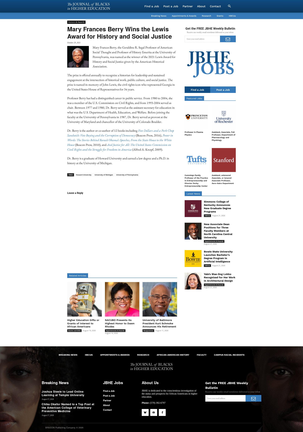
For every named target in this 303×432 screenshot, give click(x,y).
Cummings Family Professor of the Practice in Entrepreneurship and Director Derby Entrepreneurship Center (196, 180)
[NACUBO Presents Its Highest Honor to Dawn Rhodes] (122, 299)
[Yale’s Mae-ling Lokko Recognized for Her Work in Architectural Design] (193, 281)
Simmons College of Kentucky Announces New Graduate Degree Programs (217, 206)
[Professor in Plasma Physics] (197, 117)
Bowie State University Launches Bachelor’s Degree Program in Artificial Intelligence (218, 256)
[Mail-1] (153, 412)
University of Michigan (104, 175)
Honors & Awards (76, 22)
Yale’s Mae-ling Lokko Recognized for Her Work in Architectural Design (219, 277)
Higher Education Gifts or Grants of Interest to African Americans (83, 323)
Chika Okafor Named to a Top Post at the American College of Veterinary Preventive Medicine (68, 407)
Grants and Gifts (74, 330)
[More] (146, 181)
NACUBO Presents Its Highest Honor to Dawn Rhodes (119, 323)
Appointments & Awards (115, 330)
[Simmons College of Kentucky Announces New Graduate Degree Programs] (193, 208)
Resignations (148, 330)
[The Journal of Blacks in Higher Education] (88, 6)
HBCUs (207, 216)
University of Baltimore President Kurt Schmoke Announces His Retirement (159, 323)
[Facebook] (162, 412)
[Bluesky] (145, 412)
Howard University (83, 175)
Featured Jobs (194, 98)
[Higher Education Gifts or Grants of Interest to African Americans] (84, 299)
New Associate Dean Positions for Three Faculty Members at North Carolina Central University (218, 231)
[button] (229, 6)
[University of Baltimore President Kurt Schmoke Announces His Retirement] (160, 299)
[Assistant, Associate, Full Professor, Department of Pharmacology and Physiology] (224, 117)
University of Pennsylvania (127, 175)
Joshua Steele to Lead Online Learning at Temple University (63, 393)
